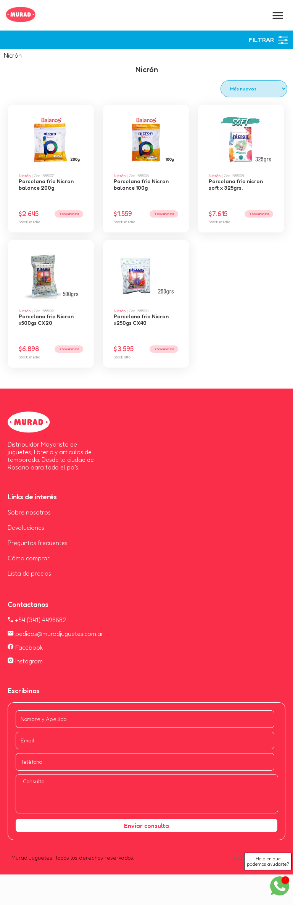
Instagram (28, 661)
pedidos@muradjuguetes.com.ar (58, 633)
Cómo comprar (29, 558)
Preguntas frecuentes (38, 543)
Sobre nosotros (29, 512)
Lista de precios (29, 573)
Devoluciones (26, 527)
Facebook (28, 647)
